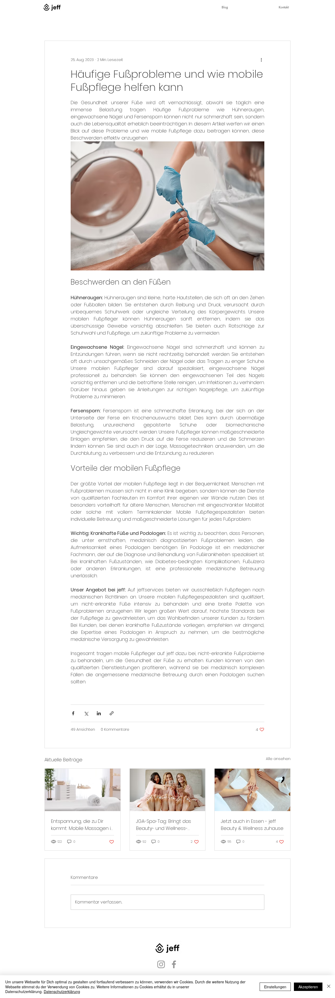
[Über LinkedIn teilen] (98, 713)
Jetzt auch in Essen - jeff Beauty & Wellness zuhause (252, 824)
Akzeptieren (308, 986)
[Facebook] (174, 964)
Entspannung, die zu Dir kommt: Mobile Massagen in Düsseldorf (82, 825)
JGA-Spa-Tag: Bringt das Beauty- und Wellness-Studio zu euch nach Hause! (163, 825)
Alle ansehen (278, 758)
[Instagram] (161, 964)
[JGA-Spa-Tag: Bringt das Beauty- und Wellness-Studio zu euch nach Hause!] (167, 790)
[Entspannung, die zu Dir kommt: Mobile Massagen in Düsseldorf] (82, 790)
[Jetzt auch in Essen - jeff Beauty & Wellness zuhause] (252, 790)
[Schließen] (329, 986)
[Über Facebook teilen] (73, 713)
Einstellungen (275, 986)
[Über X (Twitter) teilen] (85, 713)
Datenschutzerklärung (62, 991)
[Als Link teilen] (111, 713)
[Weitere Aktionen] (261, 60)
